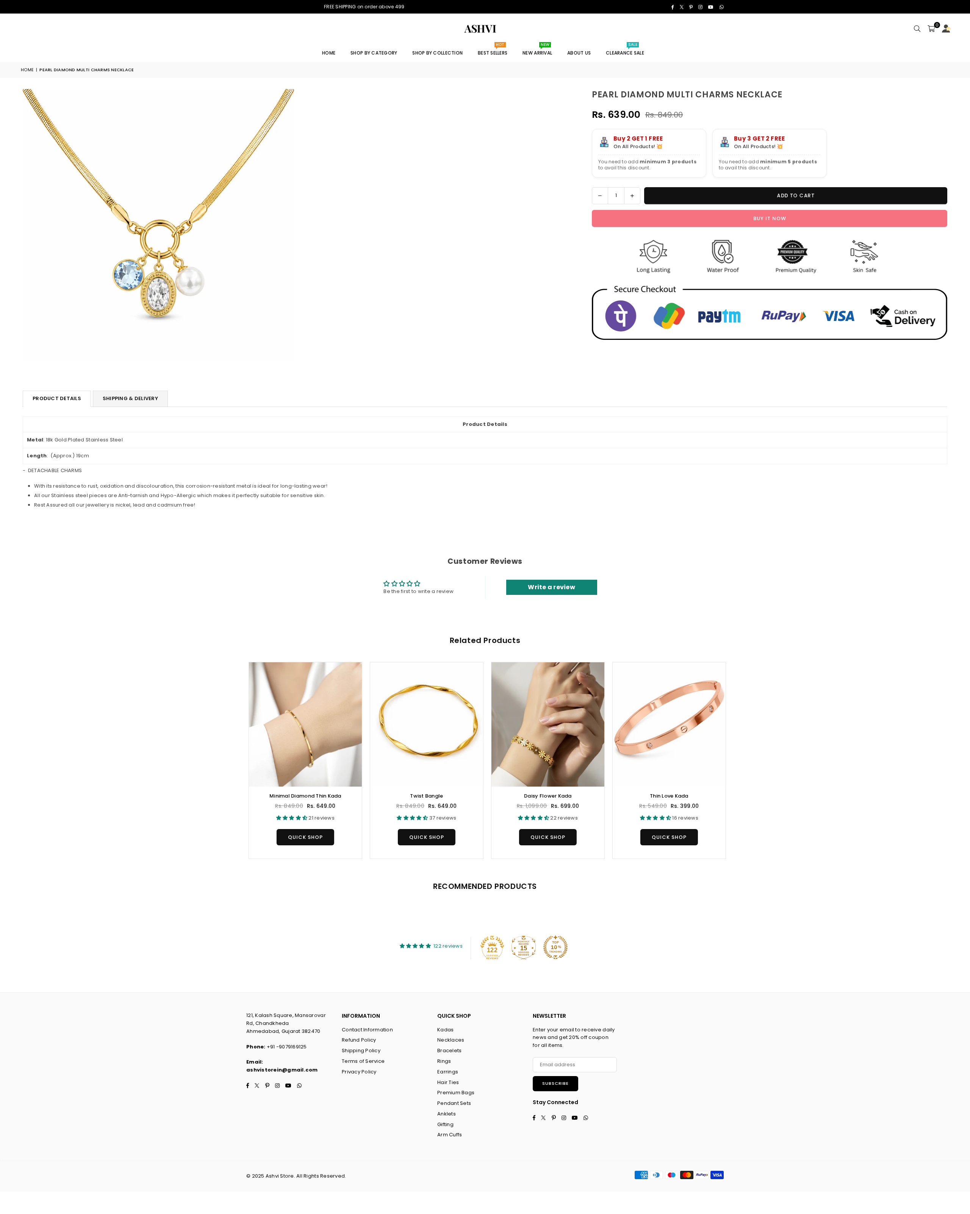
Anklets (446, 1113)
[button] (931, 29)
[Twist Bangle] (424, 724)
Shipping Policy (361, 1050)
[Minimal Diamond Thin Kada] (303, 724)
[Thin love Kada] (666, 724)
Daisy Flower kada (545, 795)
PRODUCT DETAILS (57, 398)
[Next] (732, 760)
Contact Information (367, 1029)
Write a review (551, 587)
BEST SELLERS (492, 50)
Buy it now (769, 218)
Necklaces (450, 1039)
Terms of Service (363, 1061)
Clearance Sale (625, 50)
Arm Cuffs (449, 1134)
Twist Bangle (424, 795)
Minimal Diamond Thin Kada (303, 795)
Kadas (445, 1029)
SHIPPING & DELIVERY (130, 398)
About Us (579, 53)
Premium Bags (455, 1092)
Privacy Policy (359, 1071)
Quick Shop (303, 835)
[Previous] (237, 760)
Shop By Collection (437, 53)
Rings (444, 1061)
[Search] (917, 29)
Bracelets (449, 1050)
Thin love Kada (667, 795)
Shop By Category (373, 53)
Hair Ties (448, 1082)
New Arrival (537, 50)
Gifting (445, 1124)
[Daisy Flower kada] (545, 724)
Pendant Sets (454, 1103)
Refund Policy (359, 1039)
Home (328, 53)
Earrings (447, 1071)
